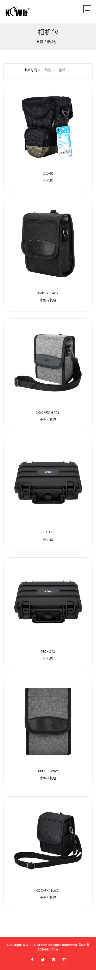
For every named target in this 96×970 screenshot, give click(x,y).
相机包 (48, 180)
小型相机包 (48, 300)
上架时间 (30, 70)
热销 (48, 70)
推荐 (62, 70)
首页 (40, 42)
